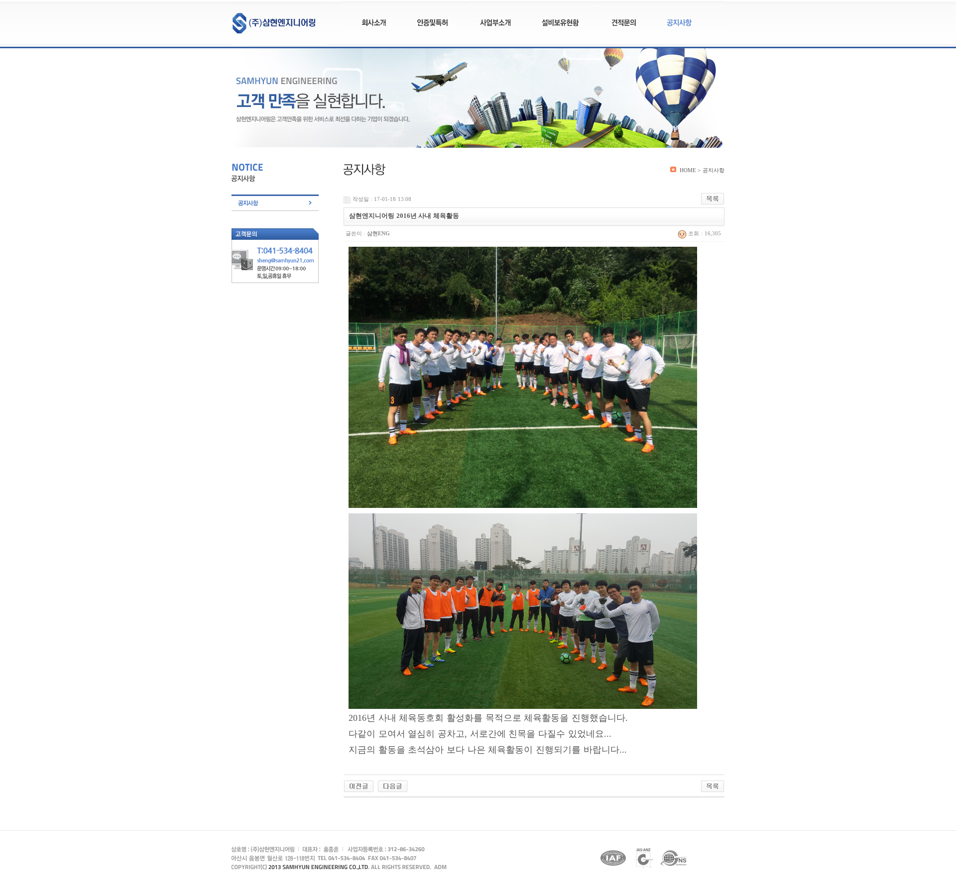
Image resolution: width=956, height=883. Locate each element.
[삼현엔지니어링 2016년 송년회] (359, 785)
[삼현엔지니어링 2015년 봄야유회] (392, 785)
